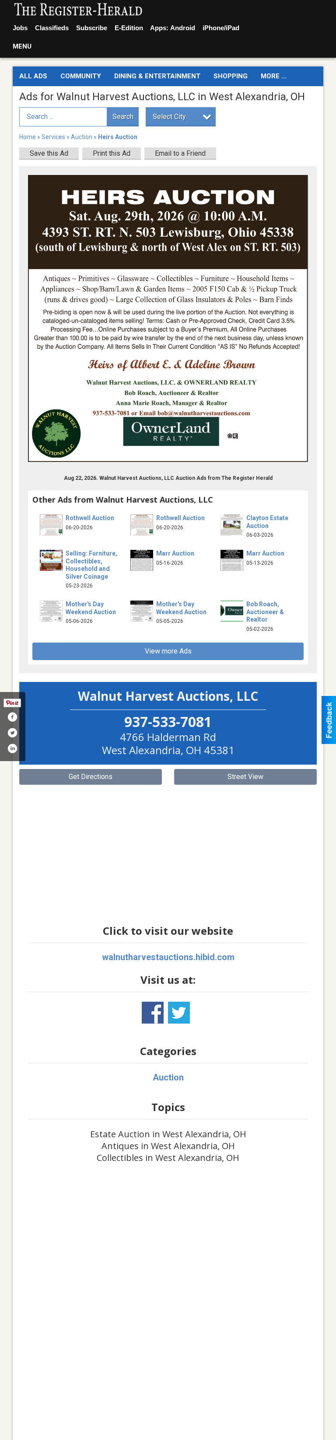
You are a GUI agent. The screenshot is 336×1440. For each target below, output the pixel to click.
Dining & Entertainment (157, 76)
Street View (245, 776)
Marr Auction (175, 553)
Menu (22, 46)
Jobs (20, 27)
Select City (169, 116)
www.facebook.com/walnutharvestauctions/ (153, 1013)
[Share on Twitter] (12, 733)
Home (27, 136)
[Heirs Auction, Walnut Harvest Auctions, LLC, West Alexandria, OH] (168, 318)
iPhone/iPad (221, 27)
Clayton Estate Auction (267, 521)
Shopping (231, 76)
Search (122, 116)
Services (53, 136)
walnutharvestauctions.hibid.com (168, 957)
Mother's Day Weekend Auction (91, 608)
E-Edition (129, 27)
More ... (274, 76)
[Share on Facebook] (12, 717)
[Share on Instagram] (12, 748)
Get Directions (90, 776)
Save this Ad (49, 153)
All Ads (33, 76)
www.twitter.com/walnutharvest (179, 1013)
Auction (81, 136)
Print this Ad (111, 153)
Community (80, 76)
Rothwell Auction (90, 517)
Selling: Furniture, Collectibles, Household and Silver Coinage (91, 565)
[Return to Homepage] (78, 10)
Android (182, 27)
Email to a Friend (180, 153)
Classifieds (52, 27)
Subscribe (91, 27)
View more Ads (168, 651)
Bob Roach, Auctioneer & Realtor (265, 612)
